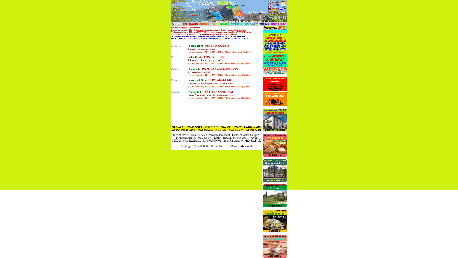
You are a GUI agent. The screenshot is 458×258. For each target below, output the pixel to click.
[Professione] (275, 53)
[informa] (275, 29)
